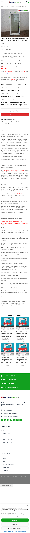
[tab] (5, 130)
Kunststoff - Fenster (9, 6)
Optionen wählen (7, 323)
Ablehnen (15, 524)
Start (2, 6)
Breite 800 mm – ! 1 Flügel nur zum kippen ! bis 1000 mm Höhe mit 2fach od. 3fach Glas (7, 334)
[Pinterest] (11, 420)
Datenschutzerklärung (16, 531)
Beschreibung (5, 130)
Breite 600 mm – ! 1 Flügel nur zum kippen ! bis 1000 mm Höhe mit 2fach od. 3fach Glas (7, 360)
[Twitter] (5, 420)
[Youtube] (17, 420)
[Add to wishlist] (4, 323)
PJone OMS (23, 476)
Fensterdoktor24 (12, 476)
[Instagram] (8, 420)
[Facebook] (2, 420)
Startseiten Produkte (6, 123)
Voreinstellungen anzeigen (15, 528)
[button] (28, 505)
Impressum (23, 531)
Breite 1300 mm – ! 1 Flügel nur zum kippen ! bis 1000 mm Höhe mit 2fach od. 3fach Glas (22, 334)
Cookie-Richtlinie (7, 531)
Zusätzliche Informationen (17, 130)
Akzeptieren (15, 520)
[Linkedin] (14, 420)
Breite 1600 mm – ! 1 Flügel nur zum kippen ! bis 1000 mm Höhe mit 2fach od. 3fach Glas (22, 360)
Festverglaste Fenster (21, 6)
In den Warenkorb (15, 115)
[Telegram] (20, 420)
